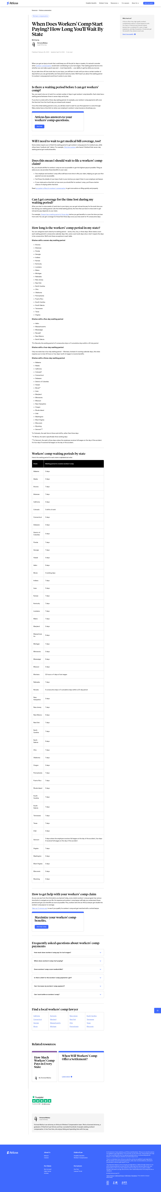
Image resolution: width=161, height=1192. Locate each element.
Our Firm (76, 1169)
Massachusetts (55, 1023)
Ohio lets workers (70, 147)
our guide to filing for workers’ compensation (51, 188)
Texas (89, 1023)
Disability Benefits (91, 3)
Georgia (36, 1023)
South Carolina (92, 1016)
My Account (47, 1169)
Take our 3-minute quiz (39, 908)
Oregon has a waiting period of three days (55, 214)
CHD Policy (128, 1176)
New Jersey (74, 1016)
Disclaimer (134, 1176)
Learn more (66, 1077)
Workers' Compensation (81, 1158)
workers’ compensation (43, 66)
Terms (108, 1176)
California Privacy (119, 1176)
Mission (46, 1156)
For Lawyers (125, 3)
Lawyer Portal (78, 1171)
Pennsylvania (74, 1027)
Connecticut (37, 1019)
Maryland (53, 1019)
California (36, 1016)
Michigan (53, 1027)
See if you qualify (128, 34)
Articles (46, 1173)
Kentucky (53, 1016)
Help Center (47, 1171)
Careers (46, 1158)
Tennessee (90, 1019)
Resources (34, 10)
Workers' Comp (103, 3)
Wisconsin (90, 1027)
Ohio (71, 1023)
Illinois (35, 1027)
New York (73, 1019)
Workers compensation (45, 10)
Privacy (112, 1176)
